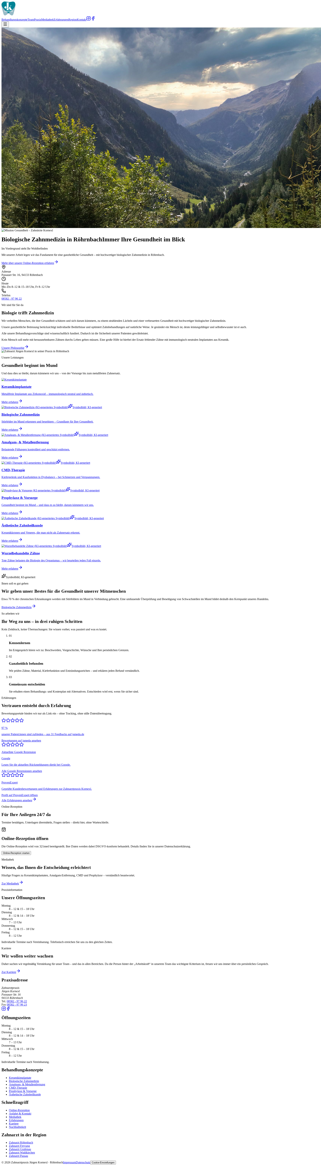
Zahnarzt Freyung (19, 1145)
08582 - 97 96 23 (17, 1004)
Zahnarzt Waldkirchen (22, 1152)
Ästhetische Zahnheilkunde (25, 1094)
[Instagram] (88, 19)
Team (30, 19)
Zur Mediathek (10, 883)
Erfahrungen (61, 19)
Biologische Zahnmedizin (16, 607)
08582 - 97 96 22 (11, 298)
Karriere (14, 1123)
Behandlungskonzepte (14, 19)
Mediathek (47, 19)
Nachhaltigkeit (17, 1126)
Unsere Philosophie (12, 347)
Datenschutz (83, 1162)
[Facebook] (93, 19)
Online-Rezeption (19, 1110)
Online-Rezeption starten (16, 853)
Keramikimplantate (20, 1077)
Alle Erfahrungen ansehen (16, 800)
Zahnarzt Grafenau (20, 1149)
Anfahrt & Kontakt (20, 1113)
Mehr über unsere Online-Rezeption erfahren (27, 263)
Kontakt (81, 19)
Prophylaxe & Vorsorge (23, 1091)
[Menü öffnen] (5, 24)
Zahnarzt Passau (18, 1155)
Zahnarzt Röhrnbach (21, 1142)
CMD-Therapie (18, 1087)
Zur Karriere (8, 972)
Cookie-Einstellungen (103, 1162)
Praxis (37, 19)
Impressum (69, 1162)
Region (72, 19)
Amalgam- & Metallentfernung (27, 1084)
